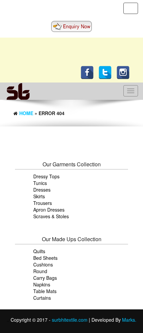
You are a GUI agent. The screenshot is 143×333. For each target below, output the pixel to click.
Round (40, 271)
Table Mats (45, 291)
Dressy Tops (46, 176)
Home (26, 113)
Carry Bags (45, 277)
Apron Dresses (49, 209)
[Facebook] (88, 72)
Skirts (39, 196)
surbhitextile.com (70, 319)
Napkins (41, 284)
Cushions (43, 264)
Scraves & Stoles (51, 216)
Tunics (40, 183)
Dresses (42, 189)
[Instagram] (124, 72)
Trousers (42, 203)
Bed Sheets (45, 257)
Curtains (42, 297)
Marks (128, 319)
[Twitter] (106, 72)
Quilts (39, 251)
